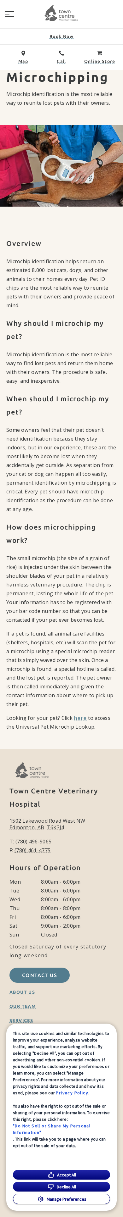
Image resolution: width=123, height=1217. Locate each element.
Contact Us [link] (39, 975)
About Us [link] (22, 992)
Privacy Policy (72, 1093)
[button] (9, 14)
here (80, 718)
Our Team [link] (22, 1006)
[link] (61, 13)
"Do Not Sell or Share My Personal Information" (52, 1129)
